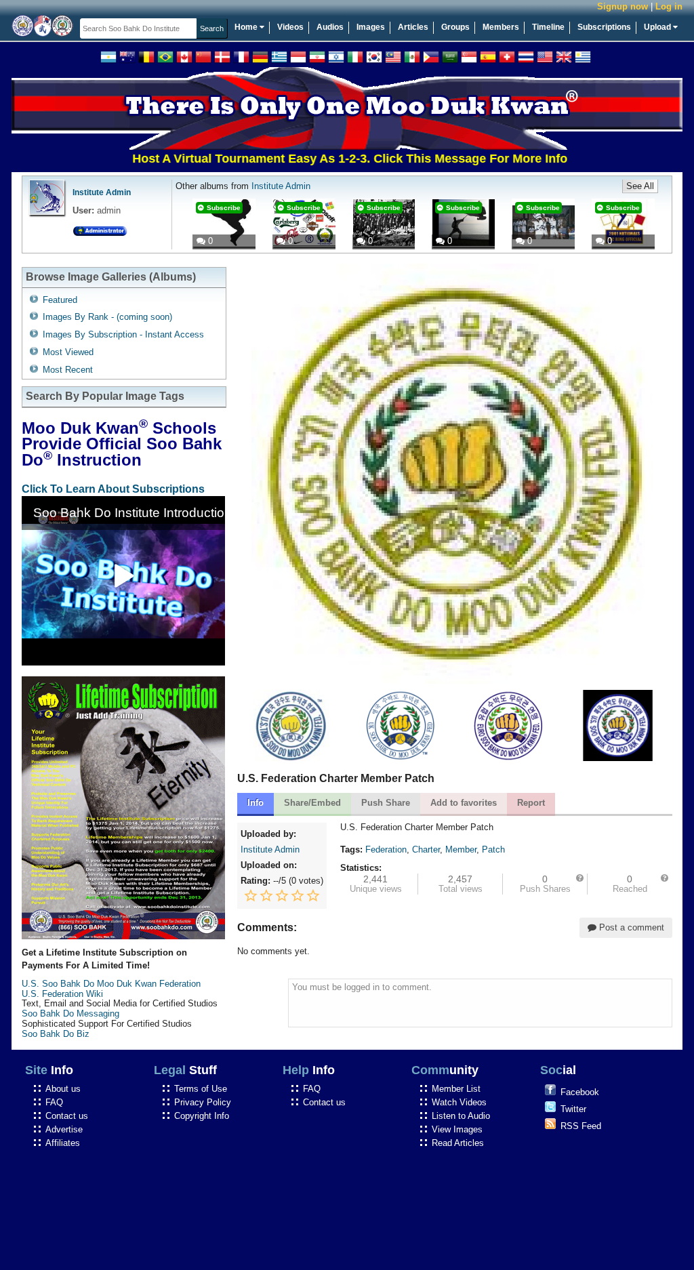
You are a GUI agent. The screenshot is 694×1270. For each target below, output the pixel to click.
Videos (290, 27)
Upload (658, 27)
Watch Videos (459, 1102)
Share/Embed (312, 803)
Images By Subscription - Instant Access (123, 334)
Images (370, 27)
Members (501, 27)
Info (255, 803)
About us (63, 1089)
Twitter (573, 1109)
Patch (493, 849)
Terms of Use (200, 1089)
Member (460, 849)
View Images (457, 1129)
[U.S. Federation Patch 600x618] (618, 758)
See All (640, 186)
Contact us (66, 1116)
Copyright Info (201, 1116)
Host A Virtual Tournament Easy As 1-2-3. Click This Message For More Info (315, 158)
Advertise (64, 1129)
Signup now (622, 6)
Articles (413, 27)
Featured (60, 300)
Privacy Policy (202, 1102)
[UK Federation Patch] (400, 758)
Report (531, 803)
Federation (386, 849)
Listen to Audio (461, 1116)
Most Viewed (68, 352)
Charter (426, 849)
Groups (455, 27)
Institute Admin (102, 192)
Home (247, 27)
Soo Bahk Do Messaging (70, 1013)
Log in (668, 6)
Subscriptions (604, 27)
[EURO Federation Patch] (509, 758)
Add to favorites (463, 803)
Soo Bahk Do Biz (55, 1034)
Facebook (579, 1092)
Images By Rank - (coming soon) (107, 317)
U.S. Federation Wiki (62, 994)
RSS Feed (580, 1126)
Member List (456, 1089)
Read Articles (458, 1143)
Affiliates (62, 1143)
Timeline (548, 27)
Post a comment (630, 927)
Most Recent (68, 370)
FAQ (54, 1102)
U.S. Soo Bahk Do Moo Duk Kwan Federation (111, 984)
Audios (330, 27)
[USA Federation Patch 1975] (291, 758)
